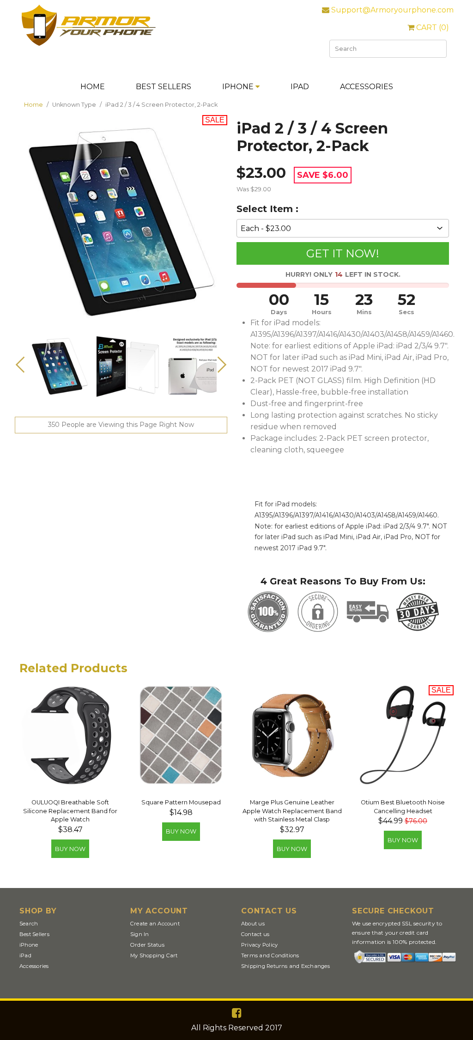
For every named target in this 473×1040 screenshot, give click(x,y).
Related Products (73, 668)
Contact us (255, 934)
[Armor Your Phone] (88, 43)
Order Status (147, 945)
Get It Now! (342, 253)
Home (92, 86)
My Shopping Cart (154, 955)
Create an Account (155, 923)
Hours (322, 312)
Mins (364, 312)
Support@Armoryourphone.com (391, 10)
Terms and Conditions (270, 955)
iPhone (238, 86)
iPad (300, 86)
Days (279, 312)
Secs (406, 312)
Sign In (139, 934)
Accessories (366, 86)
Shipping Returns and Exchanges (285, 966)
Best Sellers (163, 86)
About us (253, 923)
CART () (431, 27)
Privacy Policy (259, 945)
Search (28, 923)
